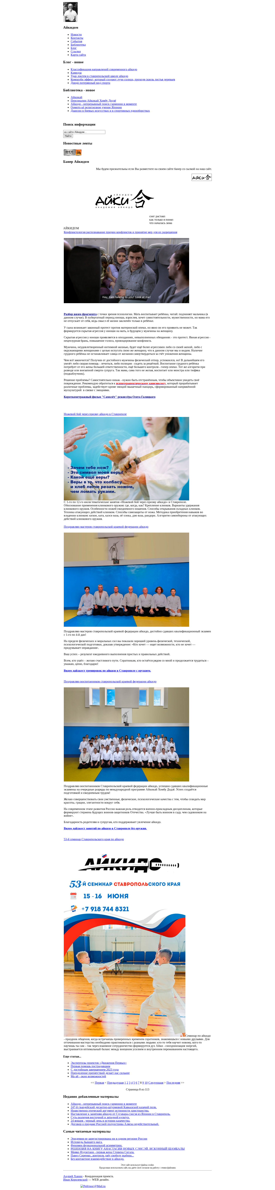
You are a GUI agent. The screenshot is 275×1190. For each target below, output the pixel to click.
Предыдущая (115, 1082)
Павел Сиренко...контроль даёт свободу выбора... (102, 1155)
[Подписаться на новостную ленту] (72, 155)
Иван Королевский (75, 1179)
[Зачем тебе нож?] (126, 499)
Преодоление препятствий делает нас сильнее (100, 1073)
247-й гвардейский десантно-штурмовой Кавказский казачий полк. (114, 1107)
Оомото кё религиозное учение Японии (96, 107)
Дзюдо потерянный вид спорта (90, 82)
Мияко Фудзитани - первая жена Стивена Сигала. (102, 1152)
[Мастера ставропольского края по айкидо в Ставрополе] (126, 625)
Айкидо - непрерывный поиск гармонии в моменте (104, 104)
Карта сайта (78, 54)
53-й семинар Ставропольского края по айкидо (94, 839)
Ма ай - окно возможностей (88, 1076)
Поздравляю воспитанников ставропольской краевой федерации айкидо (110, 681)
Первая (99, 1082)
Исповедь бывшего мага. (87, 1142)
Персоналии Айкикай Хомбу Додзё (93, 100)
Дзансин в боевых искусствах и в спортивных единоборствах (110, 110)
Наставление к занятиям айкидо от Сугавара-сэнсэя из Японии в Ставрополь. (120, 1114)
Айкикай (76, 97)
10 (146, 1082)
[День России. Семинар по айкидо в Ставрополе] (124, 1035)
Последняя (173, 1082)
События (76, 41)
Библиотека (78, 44)
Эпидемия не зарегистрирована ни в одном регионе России (109, 1138)
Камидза (76, 72)
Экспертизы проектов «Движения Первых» (99, 1062)
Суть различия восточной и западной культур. (100, 1117)
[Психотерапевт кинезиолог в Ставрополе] (126, 302)
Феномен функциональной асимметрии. (96, 1145)
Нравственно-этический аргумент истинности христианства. (110, 1110)
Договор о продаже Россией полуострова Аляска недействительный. (115, 1124)
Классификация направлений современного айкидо (104, 69)
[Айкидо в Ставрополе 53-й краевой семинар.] (126, 780)
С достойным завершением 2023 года (95, 1069)
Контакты (77, 37)
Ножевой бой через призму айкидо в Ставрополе (95, 414)
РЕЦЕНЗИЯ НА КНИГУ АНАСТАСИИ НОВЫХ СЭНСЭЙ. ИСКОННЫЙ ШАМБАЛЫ (128, 1148)
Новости (76, 34)
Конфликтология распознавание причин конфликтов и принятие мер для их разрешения (120, 232)
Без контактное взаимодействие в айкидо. (97, 1158)
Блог (74, 48)
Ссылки (76, 51)
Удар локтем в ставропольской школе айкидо (99, 76)
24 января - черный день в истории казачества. (100, 1120)
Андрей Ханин (72, 1176)
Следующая (155, 1082)
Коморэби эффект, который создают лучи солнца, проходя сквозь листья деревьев (123, 79)
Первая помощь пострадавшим (90, 1066)
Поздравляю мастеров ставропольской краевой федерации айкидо (106, 526)
